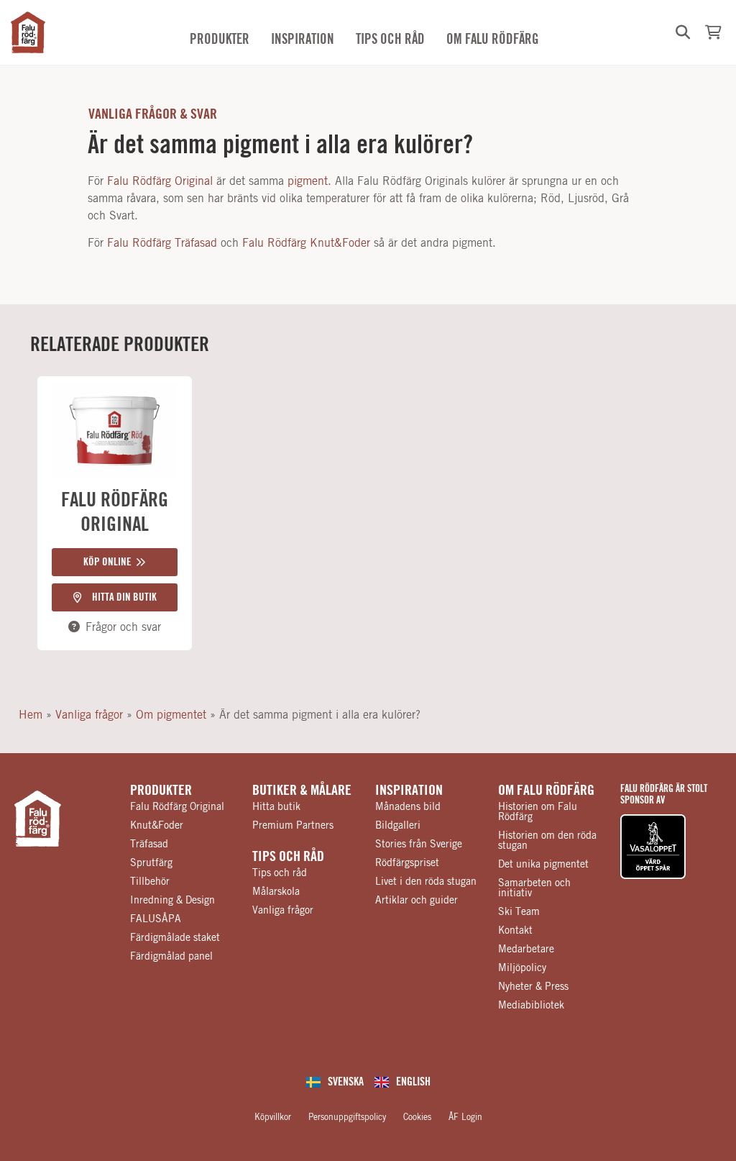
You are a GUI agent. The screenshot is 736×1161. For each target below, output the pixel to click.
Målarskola (276, 892)
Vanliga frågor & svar (152, 114)
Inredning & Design (172, 901)
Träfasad (149, 844)
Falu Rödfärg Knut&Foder (306, 243)
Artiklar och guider (416, 901)
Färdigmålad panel (171, 957)
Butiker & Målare (301, 790)
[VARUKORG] (713, 32)
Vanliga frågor (89, 715)
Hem (30, 715)
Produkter (161, 790)
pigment (308, 181)
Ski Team (519, 912)
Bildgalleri (397, 826)
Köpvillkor (272, 1117)
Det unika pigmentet (543, 865)
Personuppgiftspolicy (347, 1117)
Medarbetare (526, 949)
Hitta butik (276, 807)
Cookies (417, 1117)
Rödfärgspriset (407, 863)
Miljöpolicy (522, 968)
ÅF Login (465, 1117)
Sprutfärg (151, 863)
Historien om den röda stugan (547, 841)
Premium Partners (293, 826)
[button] (683, 32)
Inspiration (409, 790)
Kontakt (515, 931)
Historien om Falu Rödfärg (537, 812)
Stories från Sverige (418, 844)
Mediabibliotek (531, 1006)
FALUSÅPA (155, 919)
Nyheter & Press (533, 987)
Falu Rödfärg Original (160, 181)
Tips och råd (288, 857)
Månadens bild (408, 807)
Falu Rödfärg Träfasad (162, 243)
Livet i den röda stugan (426, 882)
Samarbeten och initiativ (534, 888)
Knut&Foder (156, 826)
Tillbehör (150, 882)
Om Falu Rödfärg (546, 790)
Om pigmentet (171, 715)
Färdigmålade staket (175, 938)
